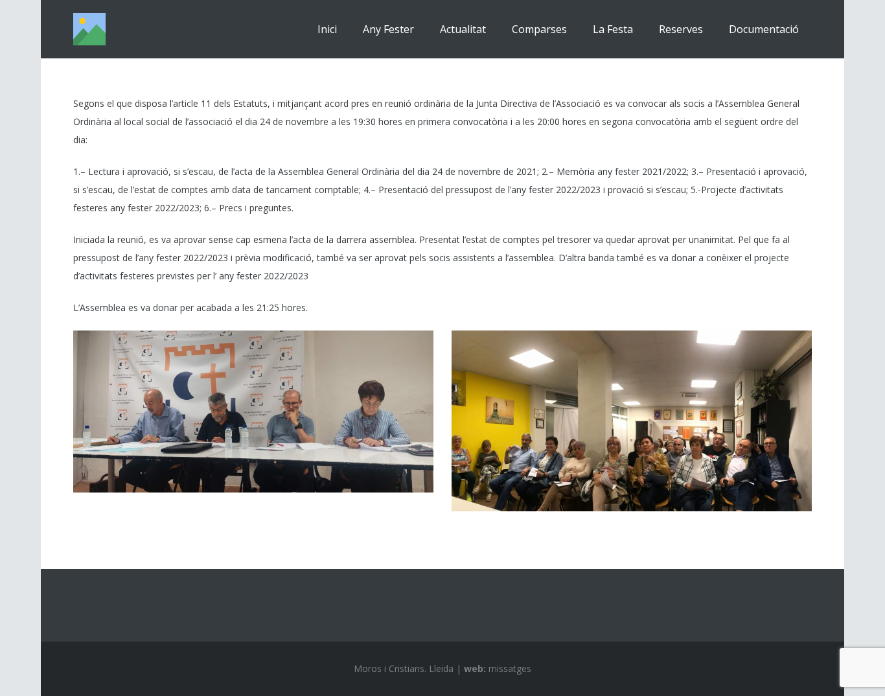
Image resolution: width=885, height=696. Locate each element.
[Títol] (89, 29)
